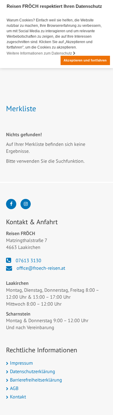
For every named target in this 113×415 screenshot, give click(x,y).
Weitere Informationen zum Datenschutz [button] (40, 53)
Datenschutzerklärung (32, 371)
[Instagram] (25, 204)
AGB (14, 388)
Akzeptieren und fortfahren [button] (85, 60)
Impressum (21, 363)
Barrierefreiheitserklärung (36, 380)
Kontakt (18, 397)
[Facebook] (11, 204)
